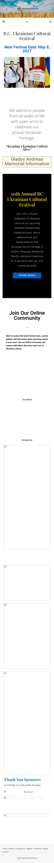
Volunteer (37, 848)
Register (29, 848)
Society (45, 848)
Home (5, 848)
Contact (6, 852)
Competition (20, 848)
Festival (11, 848)
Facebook (27, 399)
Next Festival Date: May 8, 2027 (27, 49)
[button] (7, 75)
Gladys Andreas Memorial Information (27, 161)
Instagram (27, 439)
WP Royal (33, 858)
